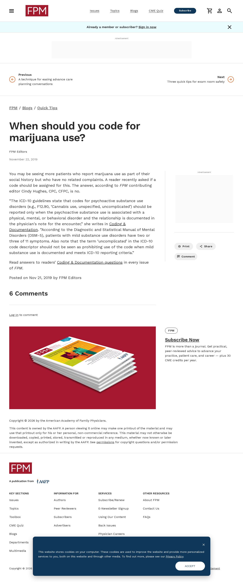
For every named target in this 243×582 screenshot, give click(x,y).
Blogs (134, 10)
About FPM (151, 500)
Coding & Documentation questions (90, 262)
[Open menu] (11, 11)
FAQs (146, 517)
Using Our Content (112, 517)
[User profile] (219, 11)
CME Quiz (156, 10)
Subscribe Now (182, 339)
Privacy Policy (174, 556)
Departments (19, 542)
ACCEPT (190, 566)
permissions (105, 442)
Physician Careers (111, 534)
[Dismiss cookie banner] (203, 544)
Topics (114, 10)
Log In (13, 315)
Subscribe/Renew (111, 500)
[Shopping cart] (209, 11)
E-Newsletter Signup (113, 508)
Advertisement (121, 38)
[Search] (229, 11)
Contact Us (151, 508)
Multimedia (17, 551)
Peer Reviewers (65, 508)
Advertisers (62, 525)
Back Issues (107, 525)
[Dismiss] (229, 27)
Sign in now (147, 27)
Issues (94, 10)
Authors (60, 500)
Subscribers (63, 517)
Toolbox (15, 517)
